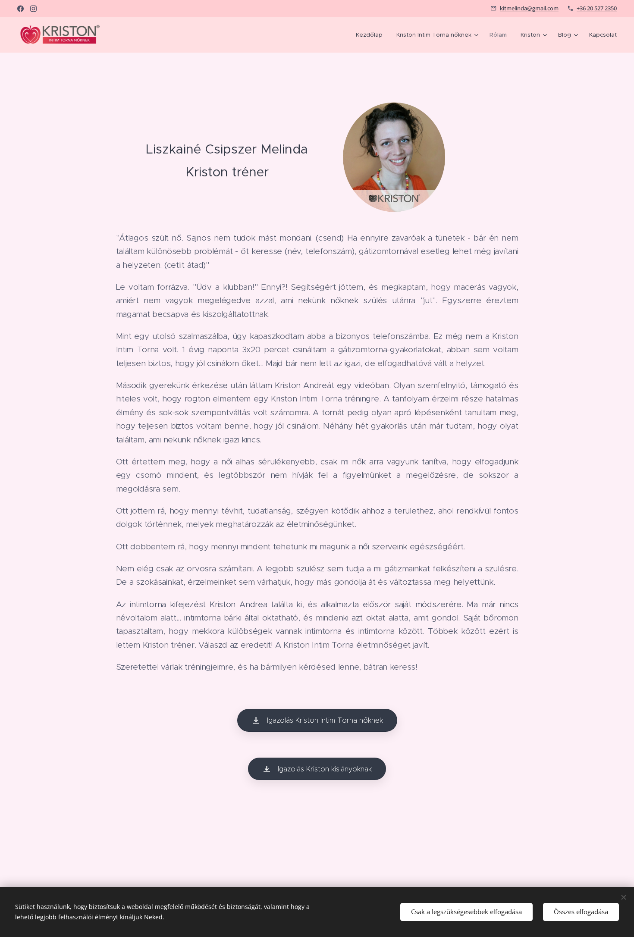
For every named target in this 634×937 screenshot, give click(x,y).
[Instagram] (33, 8)
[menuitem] (371, 35)
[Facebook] (20, 8)
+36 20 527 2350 (597, 8)
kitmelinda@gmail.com (529, 8)
